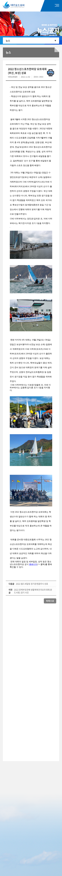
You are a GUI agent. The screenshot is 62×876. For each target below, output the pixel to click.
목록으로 (50, 600)
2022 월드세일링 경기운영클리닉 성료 (32, 583)
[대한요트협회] (18, 5)
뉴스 (8, 40)
